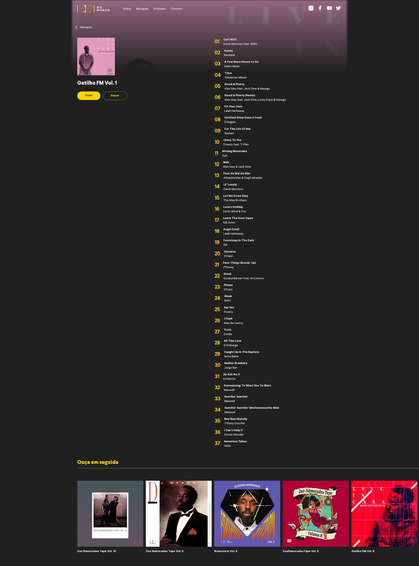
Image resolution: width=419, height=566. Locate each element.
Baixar (115, 95)
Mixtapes (142, 8)
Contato (176, 8)
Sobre (127, 8)
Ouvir (88, 95)
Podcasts (160, 8)
